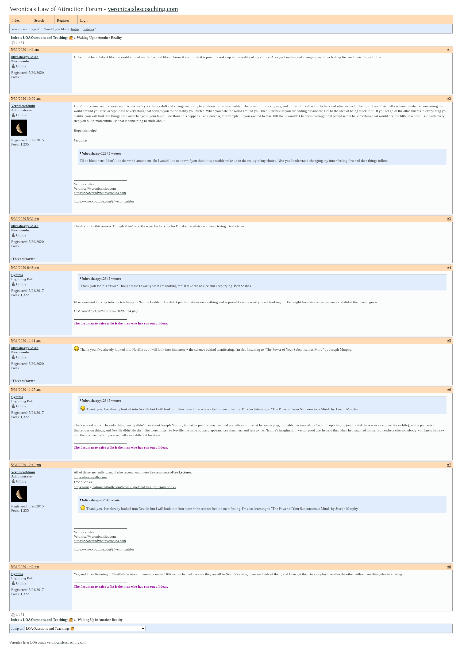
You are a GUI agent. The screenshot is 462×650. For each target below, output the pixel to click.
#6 (449, 390)
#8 (449, 567)
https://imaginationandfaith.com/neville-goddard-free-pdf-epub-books (125, 487)
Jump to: (18, 628)
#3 (449, 219)
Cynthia (17, 275)
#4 (449, 268)
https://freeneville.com (90, 477)
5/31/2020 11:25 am (26, 390)
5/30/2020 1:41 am (25, 50)
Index (15, 20)
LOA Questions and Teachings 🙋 (48, 38)
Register (63, 20)
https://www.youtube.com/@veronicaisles (104, 201)
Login (84, 20)
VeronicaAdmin (23, 106)
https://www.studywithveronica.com (100, 193)
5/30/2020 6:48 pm (25, 268)
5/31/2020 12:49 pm (26, 465)
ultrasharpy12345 (24, 57)
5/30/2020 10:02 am (26, 99)
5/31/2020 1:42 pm (25, 567)
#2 (449, 99)
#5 (449, 341)
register (88, 29)
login (75, 29)
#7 (449, 465)
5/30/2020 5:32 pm (25, 219)
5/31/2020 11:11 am (26, 341)
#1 (449, 50)
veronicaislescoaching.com (143, 8)
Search (39, 20)
